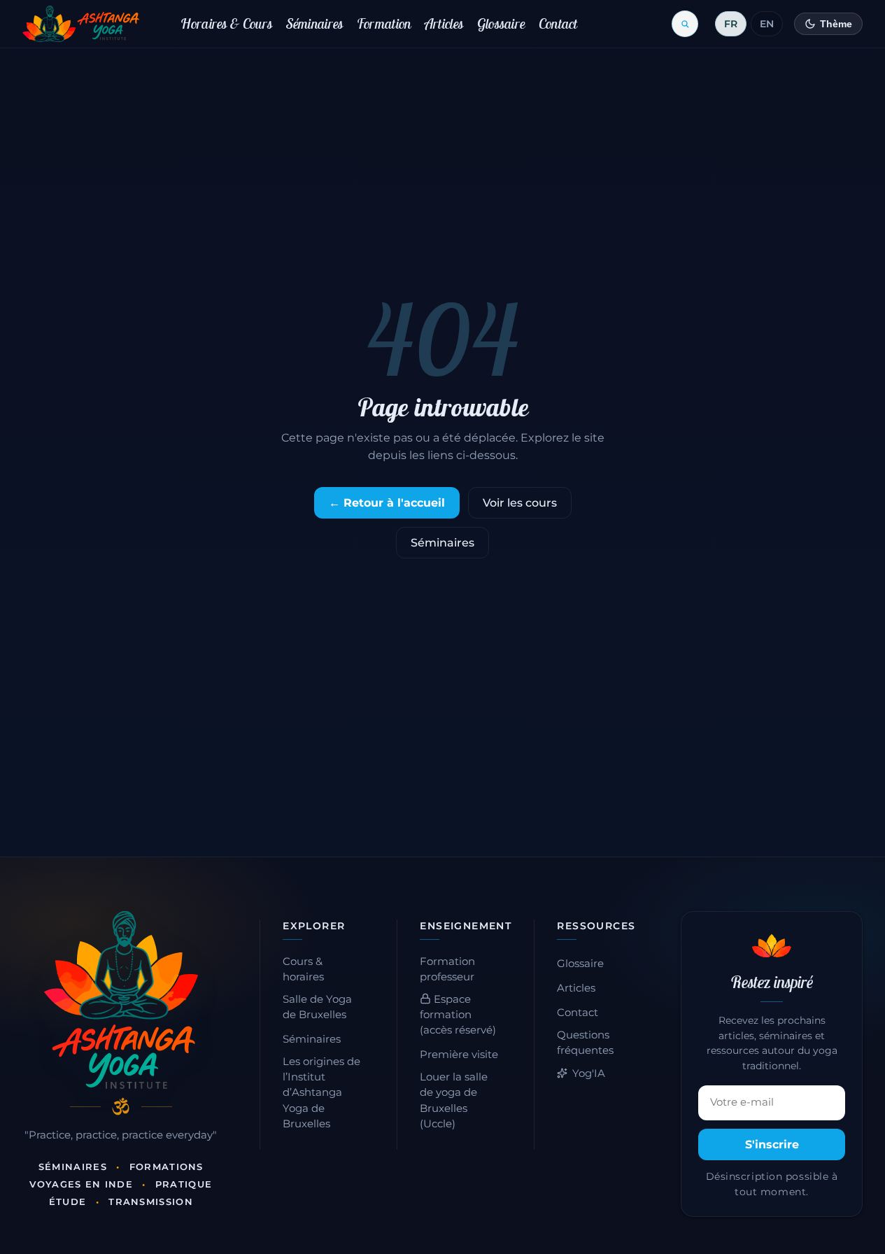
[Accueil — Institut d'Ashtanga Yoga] (121, 1000)
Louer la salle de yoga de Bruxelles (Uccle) (454, 1100)
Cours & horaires (303, 969)
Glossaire (501, 23)
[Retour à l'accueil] (80, 24)
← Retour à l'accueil (387, 502)
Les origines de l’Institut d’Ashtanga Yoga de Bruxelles (321, 1092)
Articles (444, 23)
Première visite (459, 1054)
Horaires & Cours (226, 23)
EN (767, 23)
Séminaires (315, 23)
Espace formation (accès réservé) (458, 1014)
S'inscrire (772, 1144)
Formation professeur (447, 969)
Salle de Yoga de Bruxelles (317, 1007)
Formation (384, 23)
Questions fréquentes (585, 1043)
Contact (558, 23)
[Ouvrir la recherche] (685, 23)
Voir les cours (520, 502)
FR (730, 23)
